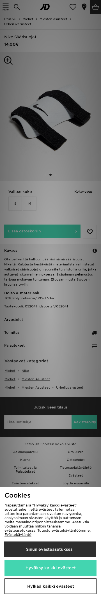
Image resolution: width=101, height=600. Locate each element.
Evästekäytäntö (17, 535)
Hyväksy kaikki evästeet (51, 568)
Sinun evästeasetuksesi (50, 549)
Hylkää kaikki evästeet (50, 586)
